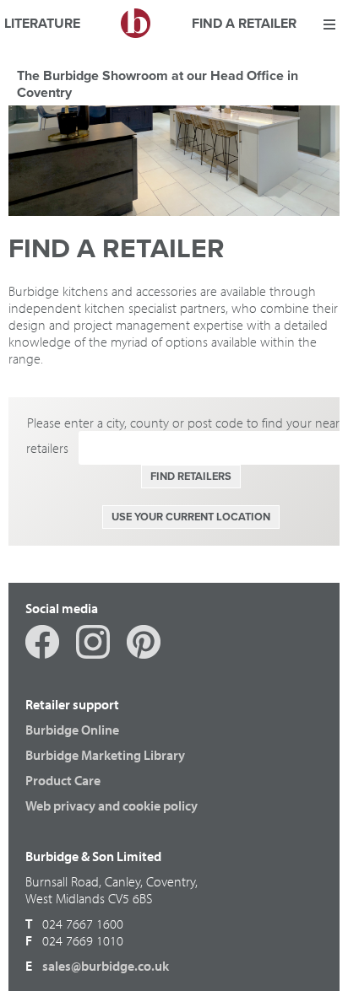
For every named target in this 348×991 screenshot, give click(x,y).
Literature (42, 24)
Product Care (63, 780)
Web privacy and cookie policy (111, 805)
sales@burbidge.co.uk (105, 965)
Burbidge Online (72, 729)
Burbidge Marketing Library (105, 754)
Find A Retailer (244, 24)
